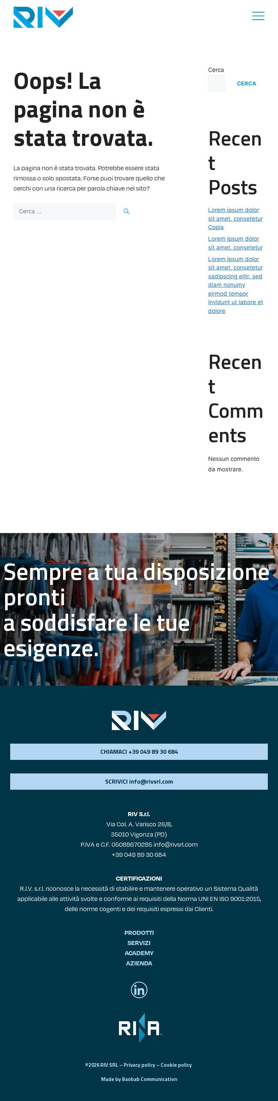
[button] (139, 781)
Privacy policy (139, 1065)
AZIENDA (139, 963)
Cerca (216, 69)
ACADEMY (139, 953)
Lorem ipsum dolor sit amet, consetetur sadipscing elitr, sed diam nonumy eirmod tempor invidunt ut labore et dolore (235, 285)
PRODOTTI (139, 932)
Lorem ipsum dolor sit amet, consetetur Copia (235, 219)
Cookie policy (176, 1065)
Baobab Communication (149, 1079)
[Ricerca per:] (65, 211)
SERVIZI (139, 942)
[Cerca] (126, 211)
